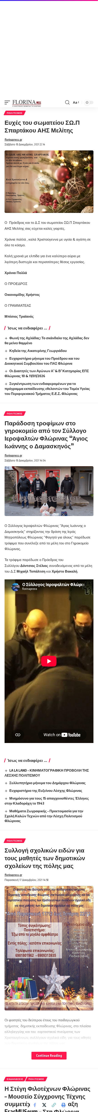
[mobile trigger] (8, 102)
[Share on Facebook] (34, 1105)
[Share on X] (44, 1105)
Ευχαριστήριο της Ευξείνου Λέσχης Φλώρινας (45, 790)
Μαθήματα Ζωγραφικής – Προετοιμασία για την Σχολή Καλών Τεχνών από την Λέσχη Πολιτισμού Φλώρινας (44, 816)
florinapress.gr (13, 139)
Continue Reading (49, 1055)
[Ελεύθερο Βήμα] (26, 102)
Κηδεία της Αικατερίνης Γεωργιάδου (38, 351)
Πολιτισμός (15, 113)
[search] (67, 102)
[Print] (63, 1105)
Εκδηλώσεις (15, 1079)
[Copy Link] (54, 1105)
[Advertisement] (49, 49)
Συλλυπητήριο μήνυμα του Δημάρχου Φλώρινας (47, 783)
